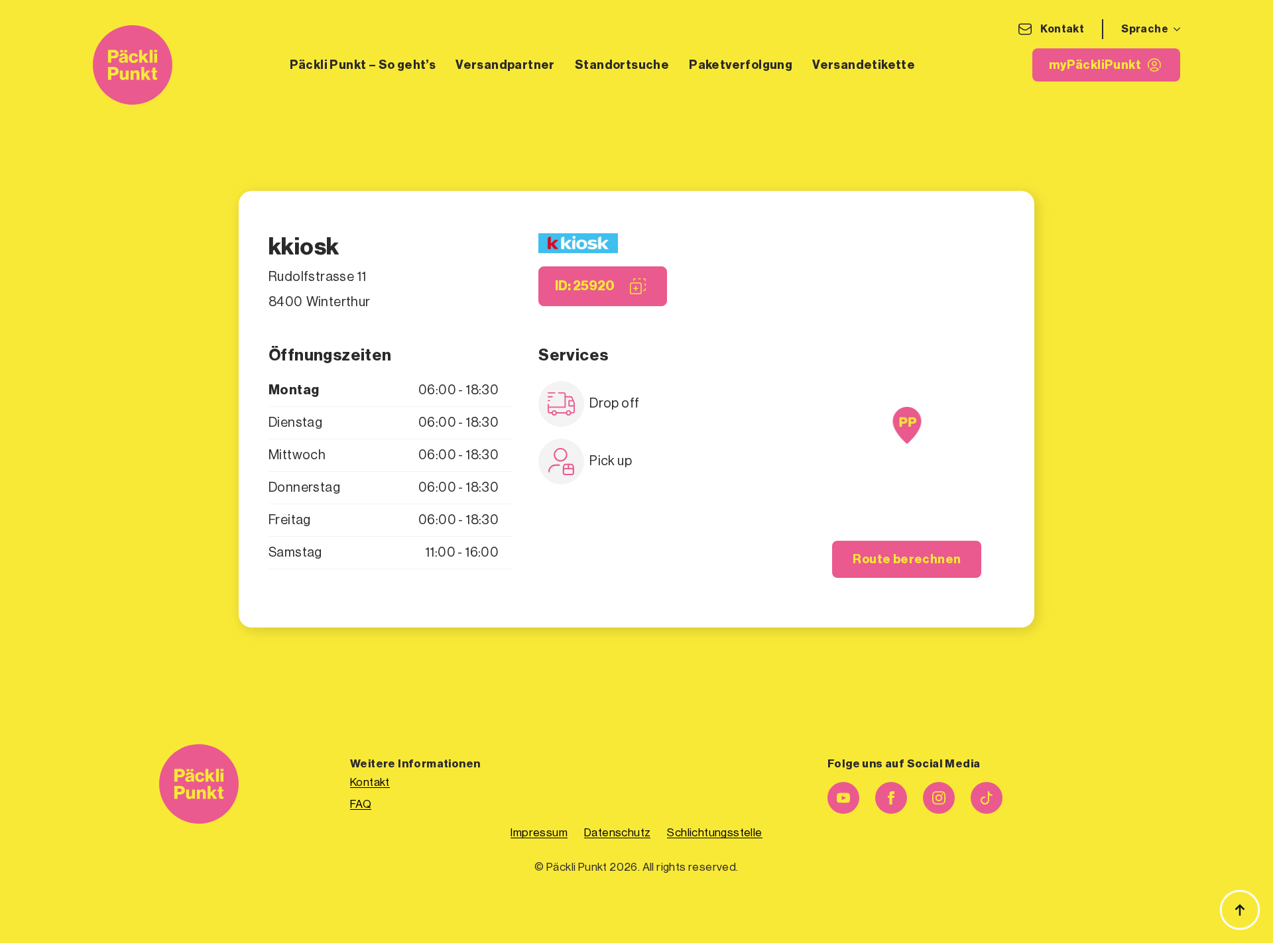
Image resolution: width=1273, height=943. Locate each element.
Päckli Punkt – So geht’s (363, 65)
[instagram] (939, 798)
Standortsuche (622, 65)
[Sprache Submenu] (1174, 29)
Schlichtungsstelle (714, 832)
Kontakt (1062, 29)
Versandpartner (505, 65)
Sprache (1144, 29)
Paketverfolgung (740, 65)
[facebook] (891, 798)
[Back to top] (1240, 910)
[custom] (986, 798)
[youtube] (843, 798)
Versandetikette (863, 65)
